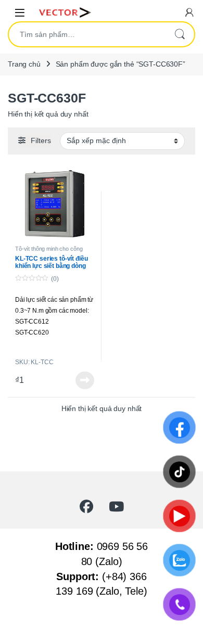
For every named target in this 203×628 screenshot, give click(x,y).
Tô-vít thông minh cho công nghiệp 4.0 (48, 252)
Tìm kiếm (179, 34)
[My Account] (189, 12)
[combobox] (87, 34)
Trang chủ (24, 64)
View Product (81, 380)
